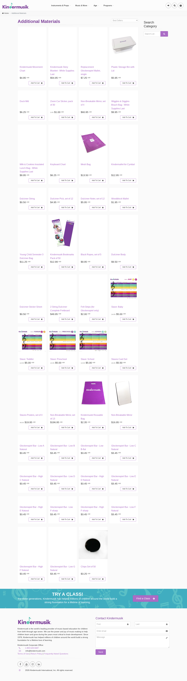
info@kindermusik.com (35, 651)
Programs (107, 5)
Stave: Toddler (27, 359)
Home (6, 13)
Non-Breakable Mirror (121, 415)
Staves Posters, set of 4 (31, 415)
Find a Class (143, 598)
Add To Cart (35, 83)
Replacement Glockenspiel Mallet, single (90, 70)
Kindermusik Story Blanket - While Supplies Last (62, 70)
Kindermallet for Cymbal (123, 164)
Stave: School (87, 359)
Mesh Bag (86, 164)
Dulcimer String (27, 198)
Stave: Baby (117, 307)
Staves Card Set (119, 359)
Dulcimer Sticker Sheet (31, 307)
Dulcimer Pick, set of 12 (61, 198)
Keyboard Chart (58, 164)
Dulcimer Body (118, 254)
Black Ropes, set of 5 (91, 254)
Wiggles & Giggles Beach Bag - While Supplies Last (120, 105)
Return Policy (36, 654)
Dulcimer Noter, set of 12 (93, 198)
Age (95, 5)
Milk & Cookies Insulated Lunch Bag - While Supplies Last (32, 168)
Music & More (81, 5)
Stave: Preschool (58, 359)
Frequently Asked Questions (56, 654)
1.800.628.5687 (32, 648)
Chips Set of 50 (88, 566)
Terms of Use (23, 654)
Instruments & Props (60, 5)
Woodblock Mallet (120, 198)
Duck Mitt (24, 101)
